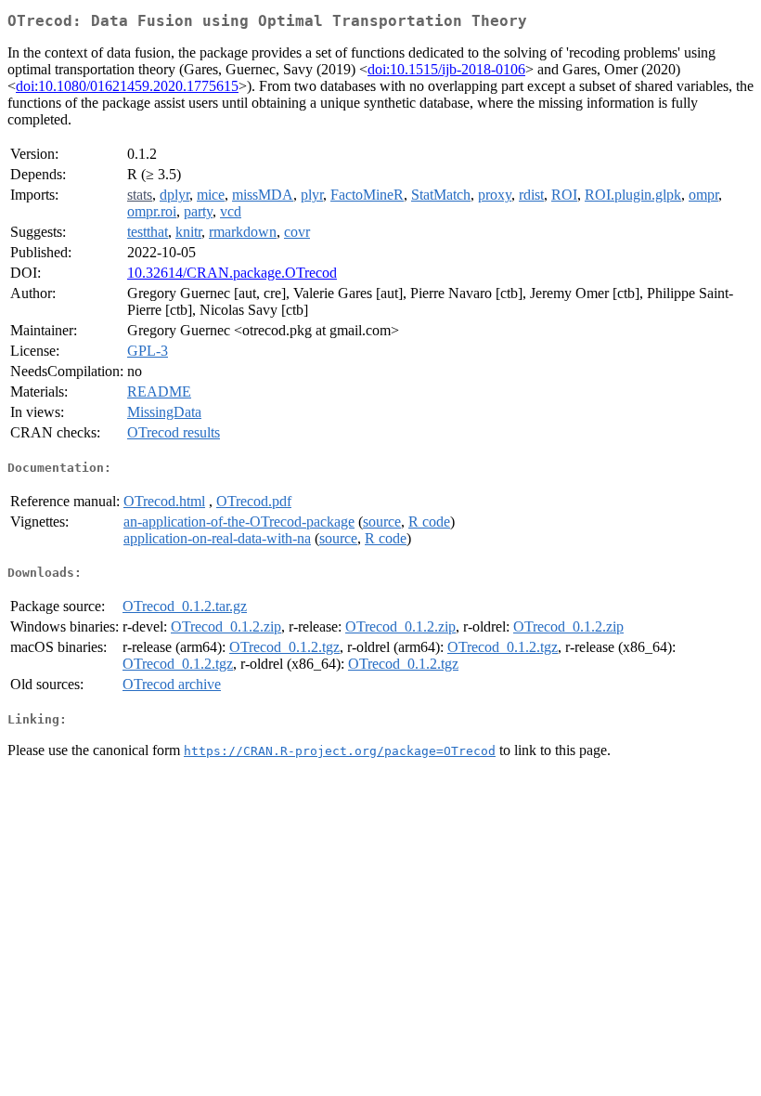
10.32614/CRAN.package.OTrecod (232, 273)
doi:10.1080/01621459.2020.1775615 (127, 86)
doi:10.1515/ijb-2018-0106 (446, 69)
